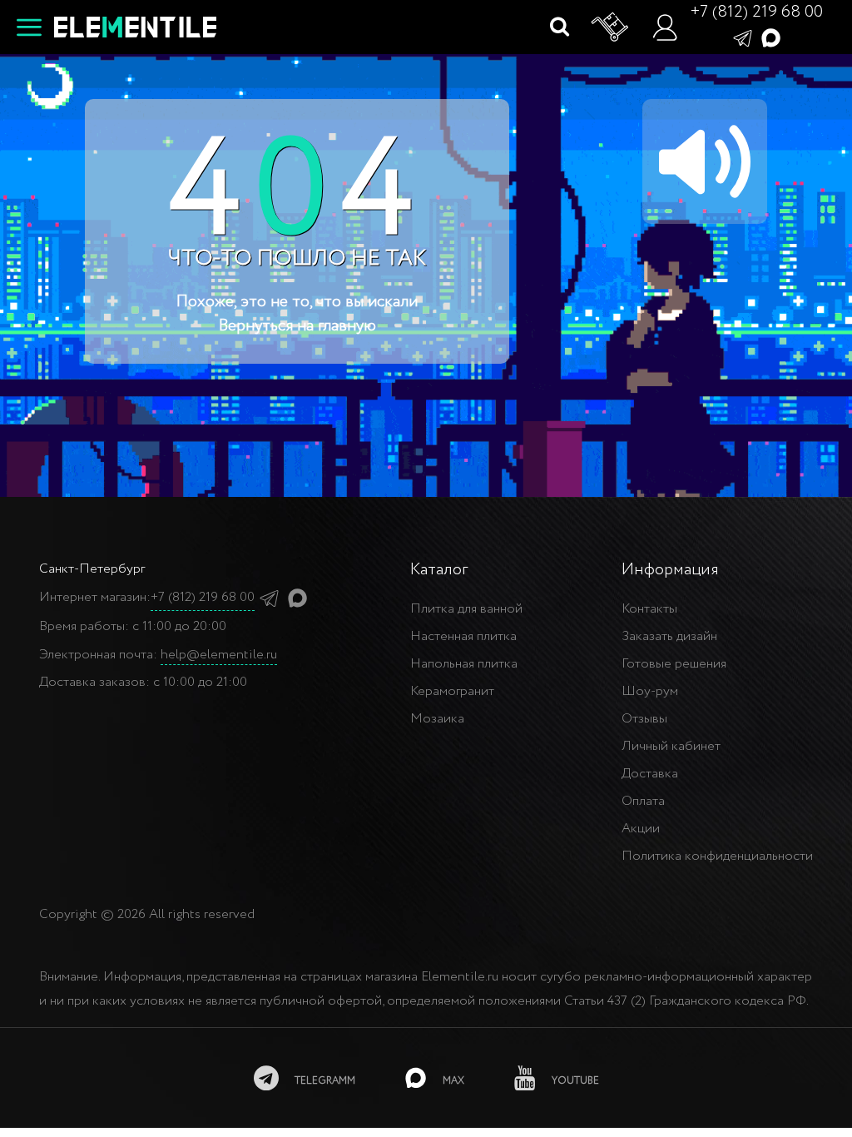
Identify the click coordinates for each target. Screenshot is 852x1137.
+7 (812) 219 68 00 (756, 12)
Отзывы (644, 718)
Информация (670, 570)
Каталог (439, 570)
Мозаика (437, 718)
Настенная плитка (463, 636)
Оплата (643, 801)
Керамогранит (452, 691)
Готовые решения (674, 663)
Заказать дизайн (669, 636)
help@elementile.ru (219, 654)
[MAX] (770, 37)
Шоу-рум (650, 691)
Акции (641, 828)
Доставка (650, 773)
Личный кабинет (671, 746)
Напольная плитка (464, 663)
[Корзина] (610, 27)
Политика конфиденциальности (717, 856)
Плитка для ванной (466, 608)
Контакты (649, 608)
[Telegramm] (742, 37)
